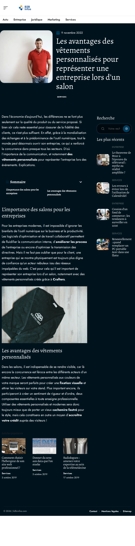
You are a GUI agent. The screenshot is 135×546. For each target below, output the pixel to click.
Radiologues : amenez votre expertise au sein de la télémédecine (74, 463)
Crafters (59, 279)
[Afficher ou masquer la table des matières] (54, 182)
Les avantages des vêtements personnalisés (61, 192)
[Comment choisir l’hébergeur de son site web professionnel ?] (13, 446)
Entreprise (118, 147)
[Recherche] (129, 8)
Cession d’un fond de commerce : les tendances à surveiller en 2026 (121, 217)
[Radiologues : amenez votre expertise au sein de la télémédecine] (75, 446)
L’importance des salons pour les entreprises (22, 191)
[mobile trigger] (6, 8)
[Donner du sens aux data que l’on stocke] (44, 446)
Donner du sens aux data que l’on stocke (43, 461)
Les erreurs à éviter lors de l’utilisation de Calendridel (120, 191)
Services (61, 97)
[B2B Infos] (25, 8)
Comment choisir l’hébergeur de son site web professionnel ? (13, 463)
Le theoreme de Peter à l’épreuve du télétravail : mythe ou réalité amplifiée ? (121, 162)
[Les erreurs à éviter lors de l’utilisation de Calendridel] (103, 188)
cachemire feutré (65, 409)
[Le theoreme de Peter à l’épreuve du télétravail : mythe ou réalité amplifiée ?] (103, 159)
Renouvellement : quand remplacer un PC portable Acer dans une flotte (122, 247)
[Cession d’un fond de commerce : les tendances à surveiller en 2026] (103, 214)
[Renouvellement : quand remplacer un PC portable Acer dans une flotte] (103, 244)
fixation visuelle (71, 383)
